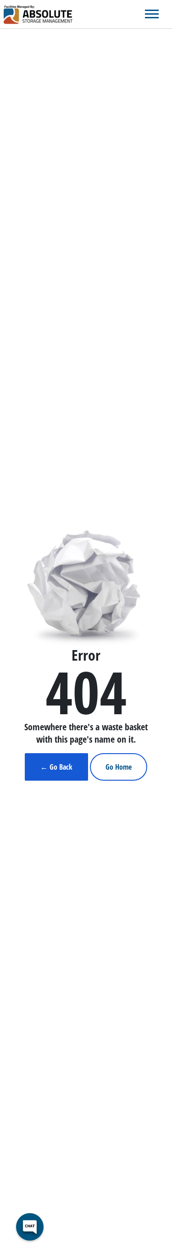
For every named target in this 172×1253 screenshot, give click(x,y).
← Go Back (56, 767)
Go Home (118, 767)
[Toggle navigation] (152, 14)
